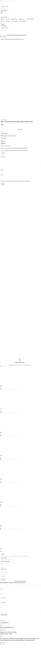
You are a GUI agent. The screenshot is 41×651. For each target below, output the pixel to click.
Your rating (3, 153)
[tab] (3, 141)
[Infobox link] (20, 291)
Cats (1, 565)
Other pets (2, 567)
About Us (2, 570)
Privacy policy (3, 574)
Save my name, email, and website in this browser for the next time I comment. (15, 181)
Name (2, 169)
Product (4, 35)
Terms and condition (4, 572)
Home (1, 35)
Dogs (2, 563)
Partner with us (3, 578)
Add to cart (19, 129)
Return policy (3, 576)
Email (2, 174)
